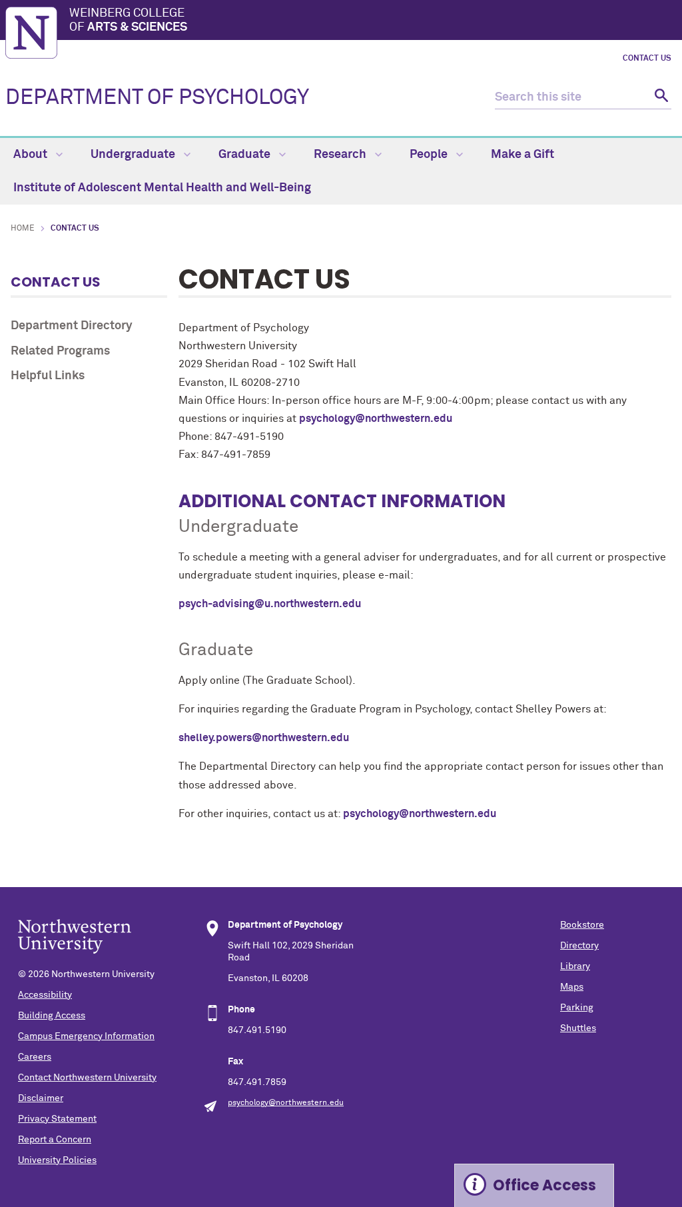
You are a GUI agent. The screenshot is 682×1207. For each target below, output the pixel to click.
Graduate (245, 155)
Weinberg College (128, 20)
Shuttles (578, 1028)
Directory (579, 945)
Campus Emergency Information (86, 1036)
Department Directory (72, 326)
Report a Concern (54, 1139)
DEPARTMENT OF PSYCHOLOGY (157, 98)
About (31, 155)
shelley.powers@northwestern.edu (263, 737)
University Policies (57, 1160)
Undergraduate (134, 155)
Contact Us (647, 59)
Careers (34, 1057)
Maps (571, 987)
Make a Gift (522, 155)
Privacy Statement (57, 1119)
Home (23, 229)
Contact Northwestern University (87, 1077)
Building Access (51, 1015)
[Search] (659, 97)
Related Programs (60, 351)
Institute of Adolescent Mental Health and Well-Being (162, 188)
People (430, 155)
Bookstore (582, 925)
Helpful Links (48, 376)
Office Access (544, 1185)
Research (341, 155)
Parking (576, 1007)
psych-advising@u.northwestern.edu (269, 604)
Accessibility (45, 995)
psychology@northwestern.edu (375, 418)
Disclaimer (40, 1098)
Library (575, 966)
